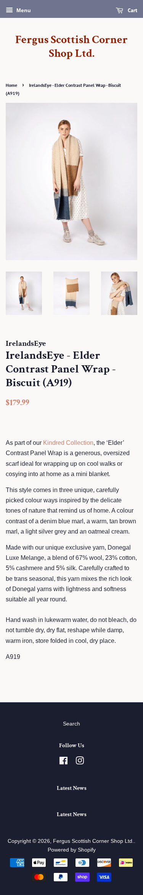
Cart (131, 10)
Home (11, 85)
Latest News (72, 788)
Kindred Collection (68, 443)
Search (71, 724)
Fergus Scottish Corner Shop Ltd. (71, 47)
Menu (23, 10)
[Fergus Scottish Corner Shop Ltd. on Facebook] (63, 762)
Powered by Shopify (72, 850)
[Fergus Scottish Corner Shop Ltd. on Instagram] (80, 762)
